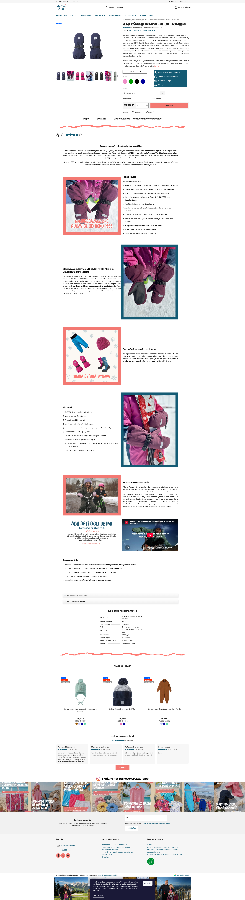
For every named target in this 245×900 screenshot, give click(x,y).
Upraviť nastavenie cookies (108, 875)
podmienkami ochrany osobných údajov (157, 823)
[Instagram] (63, 855)
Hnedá (76, 724)
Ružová (121, 724)
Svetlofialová (79, 724)
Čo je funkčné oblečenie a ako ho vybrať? (163, 847)
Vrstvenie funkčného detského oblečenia (162, 850)
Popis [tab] (86, 118)
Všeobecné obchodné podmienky (114, 845)
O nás (149, 845)
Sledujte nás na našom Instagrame (125, 779)
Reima (156, 66)
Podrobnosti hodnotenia (153, 28)
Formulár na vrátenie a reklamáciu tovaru (117, 852)
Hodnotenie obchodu (122, 736)
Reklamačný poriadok (110, 850)
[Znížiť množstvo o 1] (137, 105)
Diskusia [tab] (101, 118)
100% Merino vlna (153, 852)
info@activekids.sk (68, 846)
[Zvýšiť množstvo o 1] (147, 105)
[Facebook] (58, 855)
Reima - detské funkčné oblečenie (142, 30)
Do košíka (169, 105)
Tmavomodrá (82, 724)
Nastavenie (98, 895)
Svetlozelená (85, 724)
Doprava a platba (62, 1)
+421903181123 (66, 850)
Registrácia (183, 1)
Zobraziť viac (122, 768)
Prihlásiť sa (132, 828)
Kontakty (75, 1)
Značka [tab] (138, 118)
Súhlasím (147, 883)
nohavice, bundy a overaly (110, 568)
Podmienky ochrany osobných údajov (116, 847)
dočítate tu (97, 890)
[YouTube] (68, 855)
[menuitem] (66, 15)
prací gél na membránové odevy (97, 580)
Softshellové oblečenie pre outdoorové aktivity (164, 854)
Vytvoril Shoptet (183, 875)
